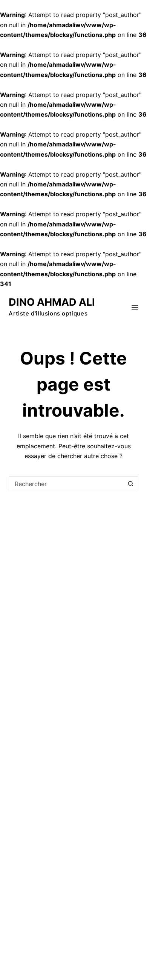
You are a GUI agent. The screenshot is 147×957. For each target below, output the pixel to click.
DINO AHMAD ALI (52, 302)
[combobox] (66, 483)
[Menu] (135, 307)
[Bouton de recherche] (131, 484)
